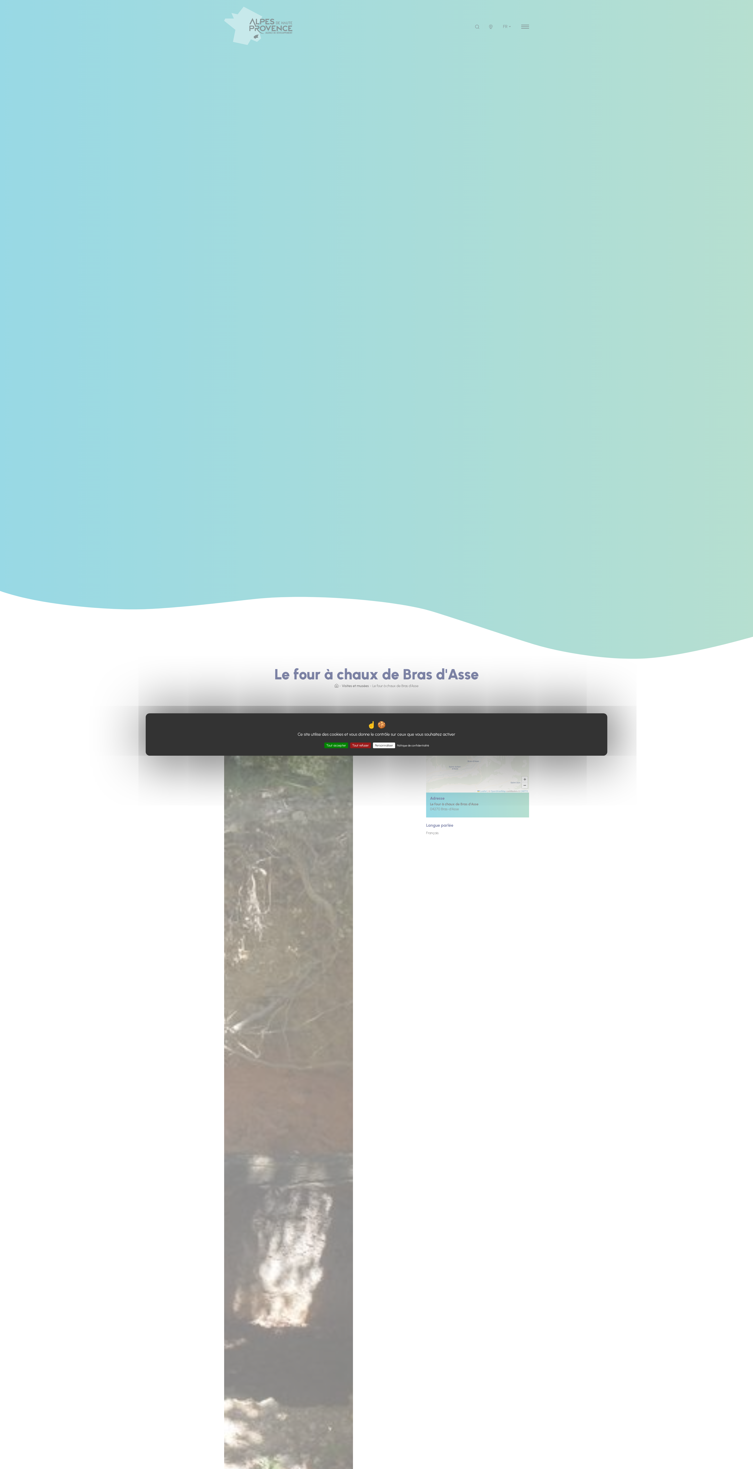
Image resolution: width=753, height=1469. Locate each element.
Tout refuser (360, 745)
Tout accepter (336, 745)
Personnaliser (384, 745)
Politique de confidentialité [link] (413, 745)
